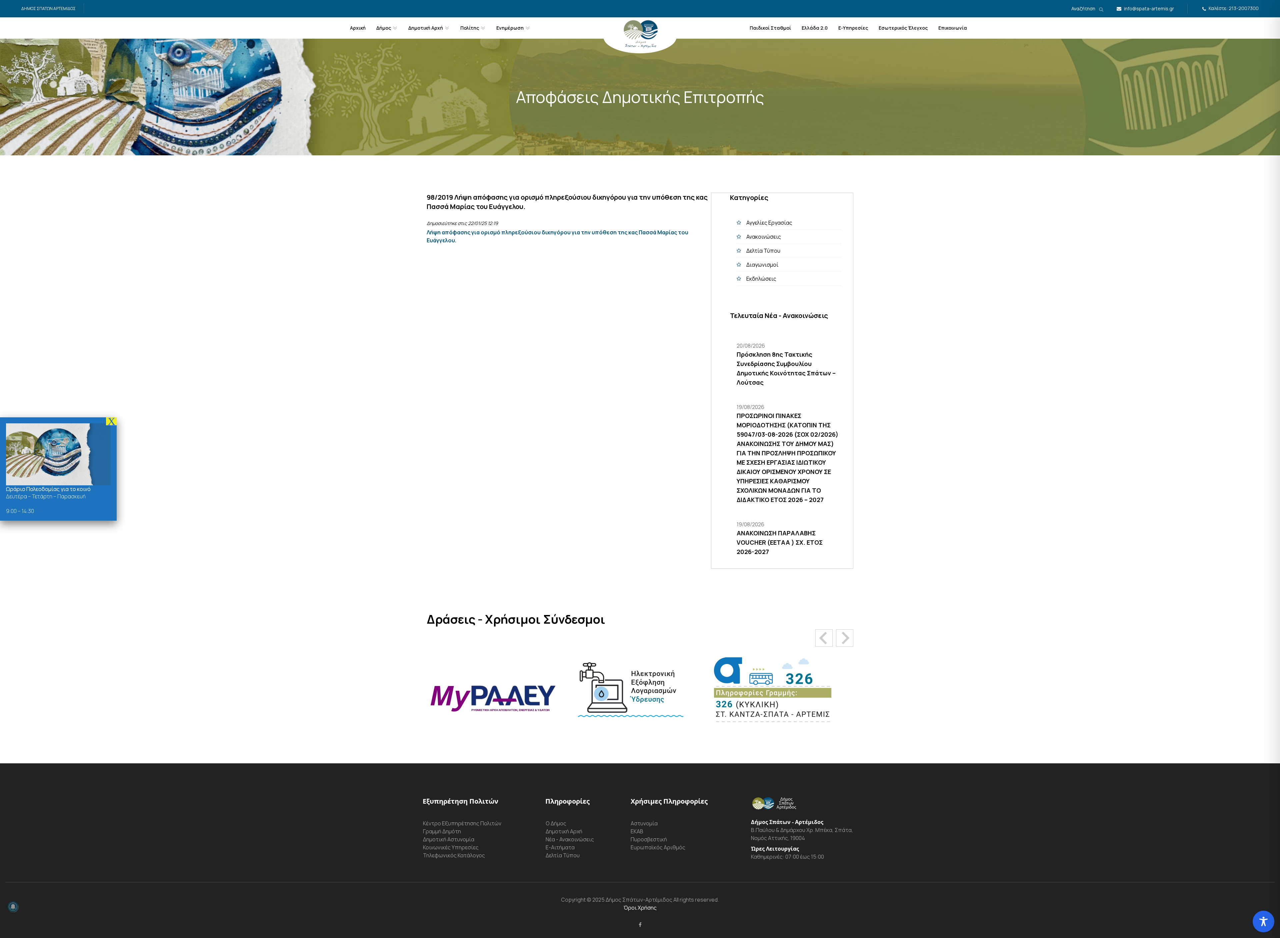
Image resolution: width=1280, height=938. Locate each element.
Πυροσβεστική (649, 839)
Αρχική (358, 28)
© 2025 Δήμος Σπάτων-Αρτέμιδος (629, 899)
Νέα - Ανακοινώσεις (570, 839)
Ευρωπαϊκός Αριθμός (658, 847)
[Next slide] (844, 638)
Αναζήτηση (1083, 8)
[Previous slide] (824, 638)
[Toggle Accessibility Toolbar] (1263, 921)
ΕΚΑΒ (637, 831)
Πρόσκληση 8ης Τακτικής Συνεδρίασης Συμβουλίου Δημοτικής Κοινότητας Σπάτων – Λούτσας (786, 368)
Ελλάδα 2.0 (815, 28)
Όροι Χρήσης (640, 907)
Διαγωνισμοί (762, 264)
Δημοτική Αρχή (564, 831)
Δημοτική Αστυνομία (448, 839)
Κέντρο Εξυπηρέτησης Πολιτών (462, 823)
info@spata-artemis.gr (1149, 8)
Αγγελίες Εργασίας (769, 222)
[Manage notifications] (13, 906)
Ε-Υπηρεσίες (853, 28)
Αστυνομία (644, 823)
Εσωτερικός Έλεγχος (903, 28)
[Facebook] (640, 924)
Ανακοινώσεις (763, 236)
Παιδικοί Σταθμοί (770, 28)
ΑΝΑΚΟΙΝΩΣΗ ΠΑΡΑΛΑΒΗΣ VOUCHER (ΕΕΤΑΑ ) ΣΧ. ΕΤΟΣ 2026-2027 (780, 542)
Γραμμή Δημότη (442, 831)
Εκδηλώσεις (761, 278)
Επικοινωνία (952, 28)
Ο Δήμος (556, 823)
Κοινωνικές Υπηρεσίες (451, 847)
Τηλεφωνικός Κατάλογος (454, 855)
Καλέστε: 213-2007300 (1234, 8)
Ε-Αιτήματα (560, 847)
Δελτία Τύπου (763, 250)
